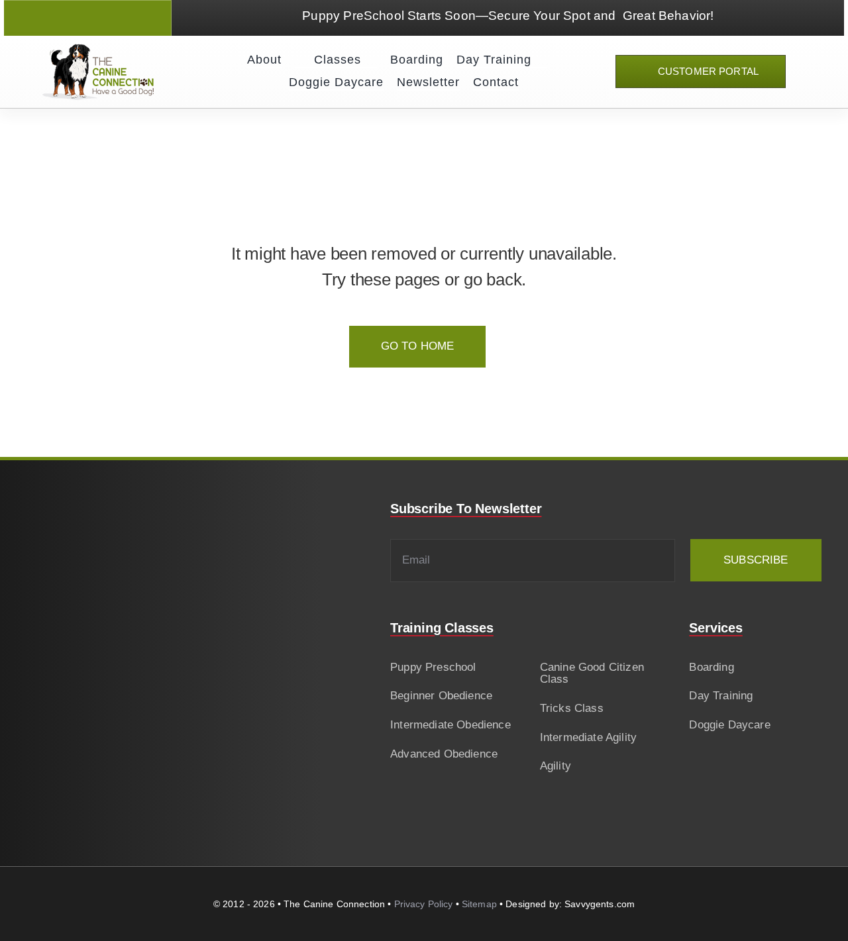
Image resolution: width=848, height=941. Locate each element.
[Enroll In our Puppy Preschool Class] (508, 18)
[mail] (99, 18)
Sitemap (479, 904)
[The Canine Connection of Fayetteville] (98, 49)
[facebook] (53, 18)
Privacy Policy (423, 904)
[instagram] (76, 18)
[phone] (122, 18)
